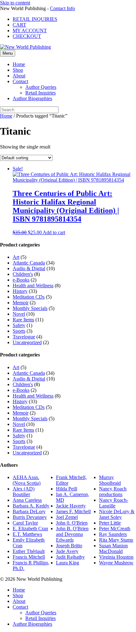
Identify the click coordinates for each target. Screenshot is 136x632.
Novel (19, 314)
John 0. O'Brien (72, 523)
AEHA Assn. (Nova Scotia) (26, 480)
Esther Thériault (29, 551)
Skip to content (15, 2)
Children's (23, 274)
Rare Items (23, 319)
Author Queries (40, 87)
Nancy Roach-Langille (113, 502)
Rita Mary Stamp (116, 540)
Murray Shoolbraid (110, 480)
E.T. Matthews (27, 534)
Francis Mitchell (29, 557)
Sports (19, 331)
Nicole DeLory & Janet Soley (116, 514)
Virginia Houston (116, 557)
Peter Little (110, 523)
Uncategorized (27, 342)
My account (30, 30)
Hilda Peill (66, 488)
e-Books (21, 280)
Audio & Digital (29, 268)
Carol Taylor (25, 523)
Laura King (67, 562)
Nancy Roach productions (113, 491)
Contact (20, 81)
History (20, 291)
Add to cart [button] (54, 232)
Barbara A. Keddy (31, 505)
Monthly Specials (30, 308)
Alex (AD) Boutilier (23, 491)
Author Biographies (32, 98)
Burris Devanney (30, 517)
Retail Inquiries (35, 19)
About (19, 75)
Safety (19, 325)
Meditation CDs (29, 297)
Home (19, 64)
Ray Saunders (113, 534)
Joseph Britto (69, 545)
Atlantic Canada (29, 262)
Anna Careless (27, 500)
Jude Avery (67, 551)
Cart (19, 24)
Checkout (27, 36)
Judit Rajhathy (70, 557)
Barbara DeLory (29, 511)
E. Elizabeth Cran (30, 528)
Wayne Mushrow (116, 562)
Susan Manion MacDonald (113, 548)
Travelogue (24, 336)
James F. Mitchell (73, 511)
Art (16, 257)
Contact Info (62, 8)
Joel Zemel (67, 517)
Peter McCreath (114, 528)
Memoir (20, 302)
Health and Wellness (33, 285)
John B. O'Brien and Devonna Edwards (72, 534)
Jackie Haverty (71, 505)
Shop (18, 70)
